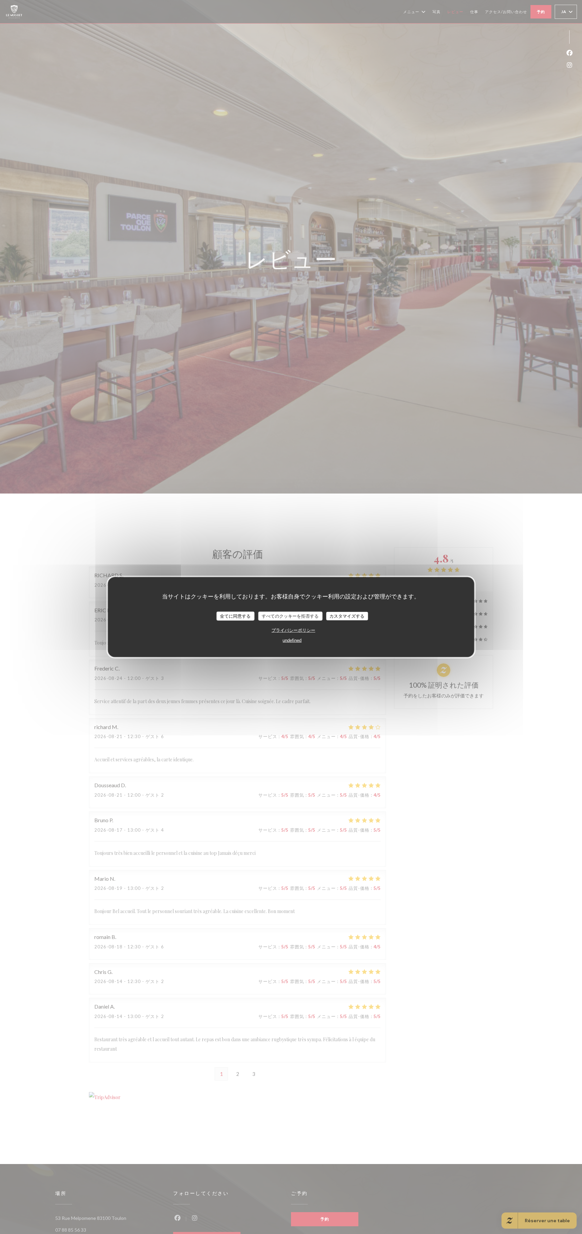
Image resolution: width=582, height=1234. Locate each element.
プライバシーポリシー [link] (293, 630)
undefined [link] (292, 640)
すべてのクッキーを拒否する (290, 616)
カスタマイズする (346, 616)
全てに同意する (235, 616)
